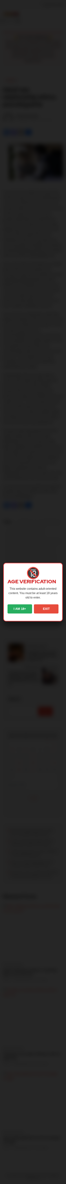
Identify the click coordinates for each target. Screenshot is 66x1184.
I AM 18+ (20, 609)
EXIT (46, 609)
